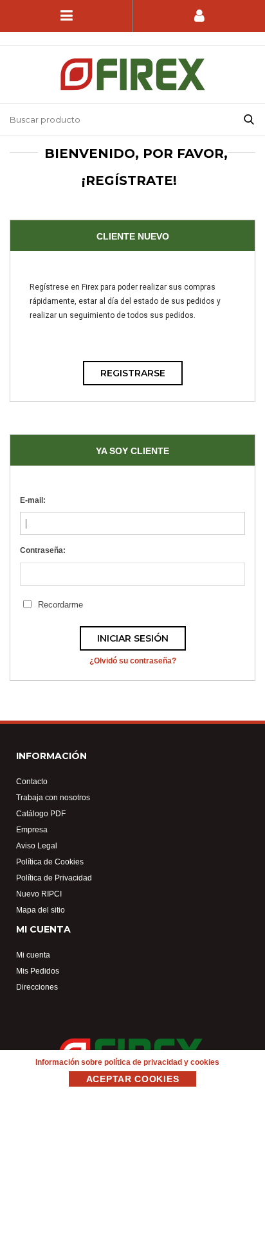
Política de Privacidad (54, 877)
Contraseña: (43, 550)
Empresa (32, 829)
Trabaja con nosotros (53, 797)
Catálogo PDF (41, 813)
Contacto (32, 781)
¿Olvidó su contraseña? (132, 660)
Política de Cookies (50, 861)
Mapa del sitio (40, 910)
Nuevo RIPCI (39, 893)
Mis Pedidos (37, 971)
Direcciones (37, 987)
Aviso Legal (36, 845)
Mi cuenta (33, 954)
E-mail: (33, 500)
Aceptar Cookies (132, 1079)
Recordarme (60, 604)
